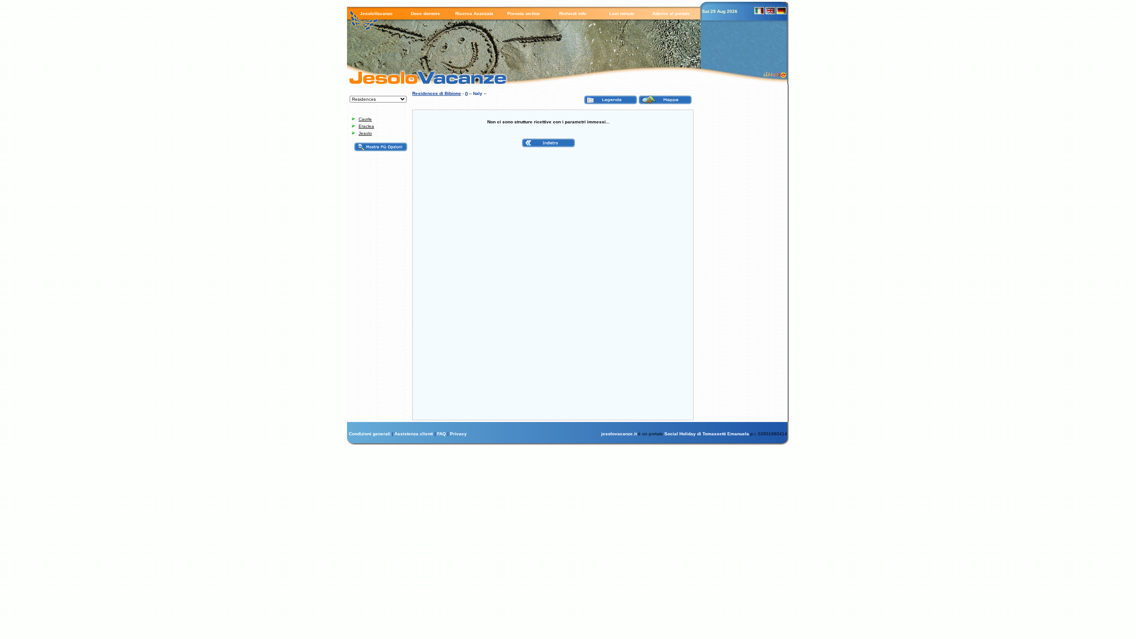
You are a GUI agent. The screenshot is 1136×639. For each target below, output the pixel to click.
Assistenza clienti (414, 433)
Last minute (622, 13)
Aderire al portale (671, 13)
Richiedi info (572, 13)
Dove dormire (425, 13)
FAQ (442, 433)
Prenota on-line (523, 13)
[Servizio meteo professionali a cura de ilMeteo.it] (777, 74)
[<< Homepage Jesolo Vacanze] (420, 77)
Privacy (458, 433)
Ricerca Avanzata (474, 13)
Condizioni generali (370, 433)
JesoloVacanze (376, 13)
